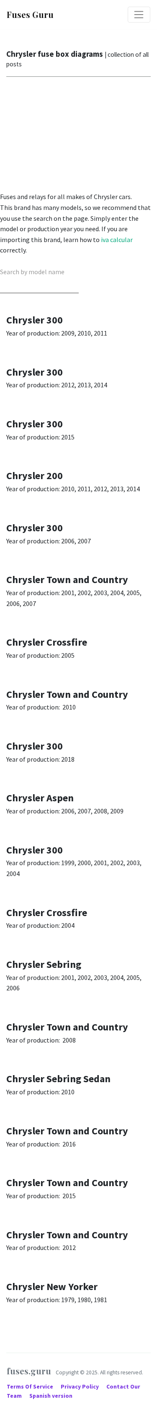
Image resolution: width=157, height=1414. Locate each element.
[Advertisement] (78, 136)
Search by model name (32, 272)
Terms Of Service (30, 1386)
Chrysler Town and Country (67, 579)
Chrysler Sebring (43, 964)
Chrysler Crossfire (46, 642)
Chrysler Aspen (40, 797)
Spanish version (50, 1395)
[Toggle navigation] (139, 15)
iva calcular (117, 239)
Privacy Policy (80, 1386)
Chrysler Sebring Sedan (58, 1078)
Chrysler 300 (34, 319)
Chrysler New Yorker (52, 1286)
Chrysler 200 (34, 475)
